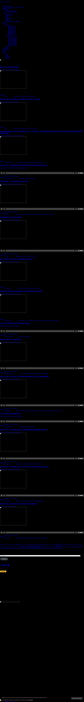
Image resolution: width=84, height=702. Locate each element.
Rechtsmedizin (43, 548)
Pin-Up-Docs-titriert (9, 178)
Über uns (4, 53)
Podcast (4, 23)
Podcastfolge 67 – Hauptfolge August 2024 (14, 181)
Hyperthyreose (19, 500)
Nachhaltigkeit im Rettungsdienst (42, 214)
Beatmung (42, 544)
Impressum (7, 57)
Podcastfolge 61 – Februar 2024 (10, 217)
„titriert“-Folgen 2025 (12, 43)
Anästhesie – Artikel (9, 14)
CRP (24, 463)
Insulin (23, 320)
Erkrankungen (8, 20)
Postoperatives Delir (31, 288)
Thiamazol (32, 500)
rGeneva (41, 410)
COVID (53, 544)
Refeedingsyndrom (55, 320)
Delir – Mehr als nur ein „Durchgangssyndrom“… (17, 259)
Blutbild (21, 463)
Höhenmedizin (14, 546)
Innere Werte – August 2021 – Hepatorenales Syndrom (18, 503)
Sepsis (56, 548)
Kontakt (7, 55)
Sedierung (38, 288)
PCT (41, 463)
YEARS (57, 410)
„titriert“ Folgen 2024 (12, 42)
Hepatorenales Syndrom (27, 537)
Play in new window (8, 176)
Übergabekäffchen (6, 49)
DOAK (65, 544)
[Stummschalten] (78, 173)
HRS (33, 537)
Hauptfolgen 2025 (11, 33)
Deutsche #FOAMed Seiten (11, 10)
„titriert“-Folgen (8, 35)
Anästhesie (16, 96)
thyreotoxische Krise (39, 500)
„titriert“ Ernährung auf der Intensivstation (15, 323)
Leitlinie (28, 178)
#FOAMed (5, 9)
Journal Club (25, 214)
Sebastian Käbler (9, 379)
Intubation (28, 128)
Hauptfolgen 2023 (11, 30)
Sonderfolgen (8, 46)
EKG (67, 544)
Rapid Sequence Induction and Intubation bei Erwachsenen (20, 99)
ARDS (22, 544)
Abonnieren (4, 558)
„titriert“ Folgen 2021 (12, 39)
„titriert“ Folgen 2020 (12, 37)
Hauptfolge (7, 214)
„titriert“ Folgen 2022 (12, 40)
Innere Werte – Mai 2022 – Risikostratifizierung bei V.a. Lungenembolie (24, 376)
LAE (28, 410)
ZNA (61, 410)
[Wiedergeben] (1, 173)
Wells (54, 410)
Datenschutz (7, 56)
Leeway (13, 701)
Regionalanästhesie (7, 8)
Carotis (20, 373)
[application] (42, 173)
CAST (6, 54)
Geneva (17, 410)
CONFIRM (18, 537)
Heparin (1, 546)
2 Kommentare (17, 325)
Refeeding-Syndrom (46, 320)
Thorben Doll (10, 219)
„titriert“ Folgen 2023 (12, 41)
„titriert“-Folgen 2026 (7, 6)
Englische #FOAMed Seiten (11, 12)
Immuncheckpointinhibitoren (23, 162)
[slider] (81, 173)
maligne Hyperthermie (66, 546)
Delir (18, 288)
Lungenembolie (33, 410)
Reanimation (36, 548)
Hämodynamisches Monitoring (7, 546)
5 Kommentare (18, 184)
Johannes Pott (10, 325)
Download (5, 22)
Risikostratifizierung (48, 410)
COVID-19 (58, 544)
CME (4, 50)
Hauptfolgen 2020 (11, 27)
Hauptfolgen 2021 (11, 28)
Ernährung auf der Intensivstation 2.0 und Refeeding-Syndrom (21, 291)
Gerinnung (7, 19)
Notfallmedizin (8, 15)
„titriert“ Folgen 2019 (12, 36)
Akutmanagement (9, 17)
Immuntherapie (33, 162)
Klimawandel (48, 546)
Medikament (72, 546)
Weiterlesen (2, 95)
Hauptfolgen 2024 (11, 32)
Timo (9, 432)
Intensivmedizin (25, 96)
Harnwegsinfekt (79, 544)
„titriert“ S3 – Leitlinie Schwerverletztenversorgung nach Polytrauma (23, 165)
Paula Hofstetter (9, 135)
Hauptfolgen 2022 (11, 29)
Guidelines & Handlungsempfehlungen (13, 21)
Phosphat (35, 320)
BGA (45, 544)
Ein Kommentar (16, 219)
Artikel (4, 13)
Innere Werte (5, 48)
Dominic (7, 69)
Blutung (47, 544)
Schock (53, 548)
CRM (63, 544)
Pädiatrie (31, 548)
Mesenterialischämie (30, 426)
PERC (38, 410)
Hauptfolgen (7, 24)
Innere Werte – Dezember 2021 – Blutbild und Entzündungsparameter (23, 429)
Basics (6, 16)
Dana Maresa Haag (13, 167)
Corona (50, 544)
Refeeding (39, 320)
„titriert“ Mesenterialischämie (10, 413)
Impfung (18, 546)
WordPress (7, 701)
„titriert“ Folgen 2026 (12, 45)
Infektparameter (29, 463)
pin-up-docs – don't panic (5, 1)
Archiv (6, 47)
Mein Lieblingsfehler (79, 546)
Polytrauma (32, 178)
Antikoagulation (12, 544)
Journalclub (43, 546)
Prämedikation (19, 548)
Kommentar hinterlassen (15, 69)
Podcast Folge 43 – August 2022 (10, 339)
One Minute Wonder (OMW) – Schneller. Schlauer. (13, 7)
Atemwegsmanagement (31, 544)
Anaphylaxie (8, 544)
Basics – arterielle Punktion (9, 67)
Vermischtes (60, 548)
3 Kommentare (15, 101)
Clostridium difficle (20, 256)
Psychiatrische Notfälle (25, 548)
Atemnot (25, 544)
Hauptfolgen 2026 (11, 34)
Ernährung (19, 320)
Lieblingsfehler (31, 214)
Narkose (1, 548)
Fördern (4, 52)
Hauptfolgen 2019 (11, 26)
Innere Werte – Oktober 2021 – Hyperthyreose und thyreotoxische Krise (24, 466)
